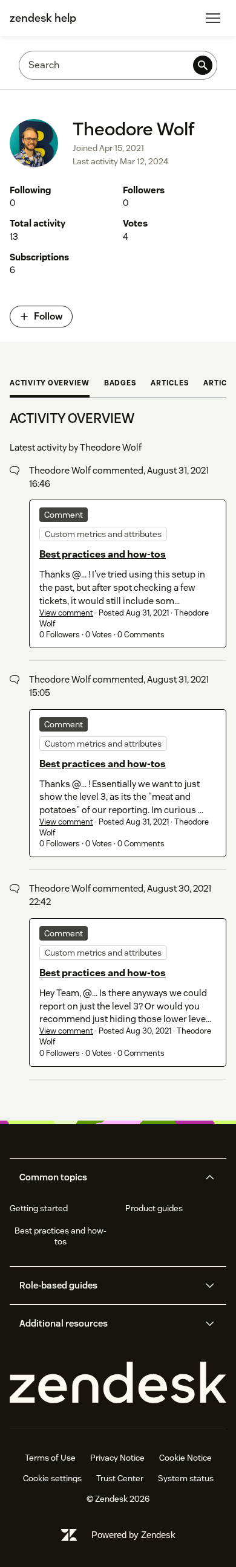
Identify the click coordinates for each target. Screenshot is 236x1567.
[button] (107, 1177)
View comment (66, 613)
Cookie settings (52, 1478)
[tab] (50, 384)
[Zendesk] (118, 1383)
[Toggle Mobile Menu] (213, 18)
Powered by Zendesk (133, 1534)
